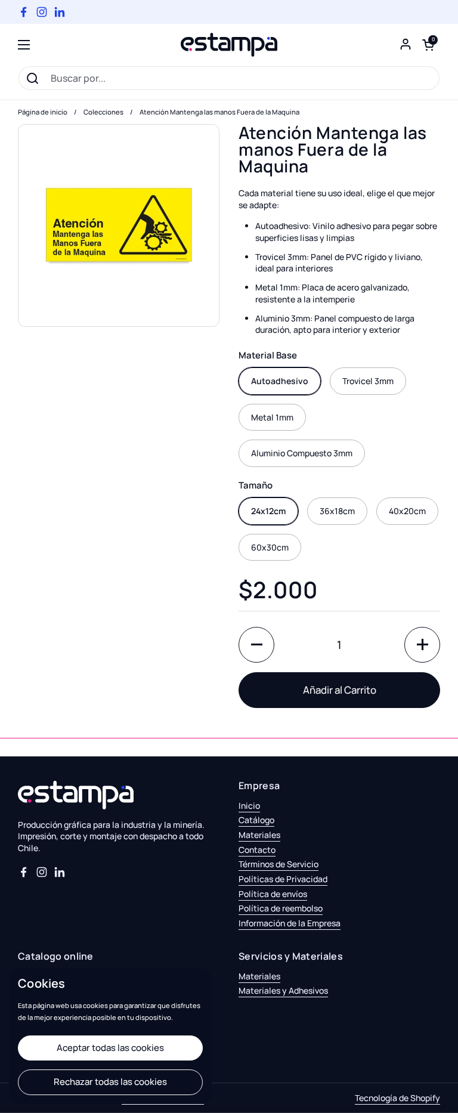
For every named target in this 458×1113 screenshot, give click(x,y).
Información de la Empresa (290, 923)
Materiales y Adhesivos (283, 990)
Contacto (257, 849)
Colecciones (103, 111)
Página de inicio (42, 111)
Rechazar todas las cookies (110, 1081)
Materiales (259, 834)
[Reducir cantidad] (256, 645)
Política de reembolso (281, 908)
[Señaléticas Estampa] (229, 45)
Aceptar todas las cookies (110, 1047)
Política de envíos (273, 893)
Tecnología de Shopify (397, 1097)
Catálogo (256, 820)
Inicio (249, 805)
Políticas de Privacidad (283, 879)
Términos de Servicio (278, 864)
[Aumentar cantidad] (422, 645)
